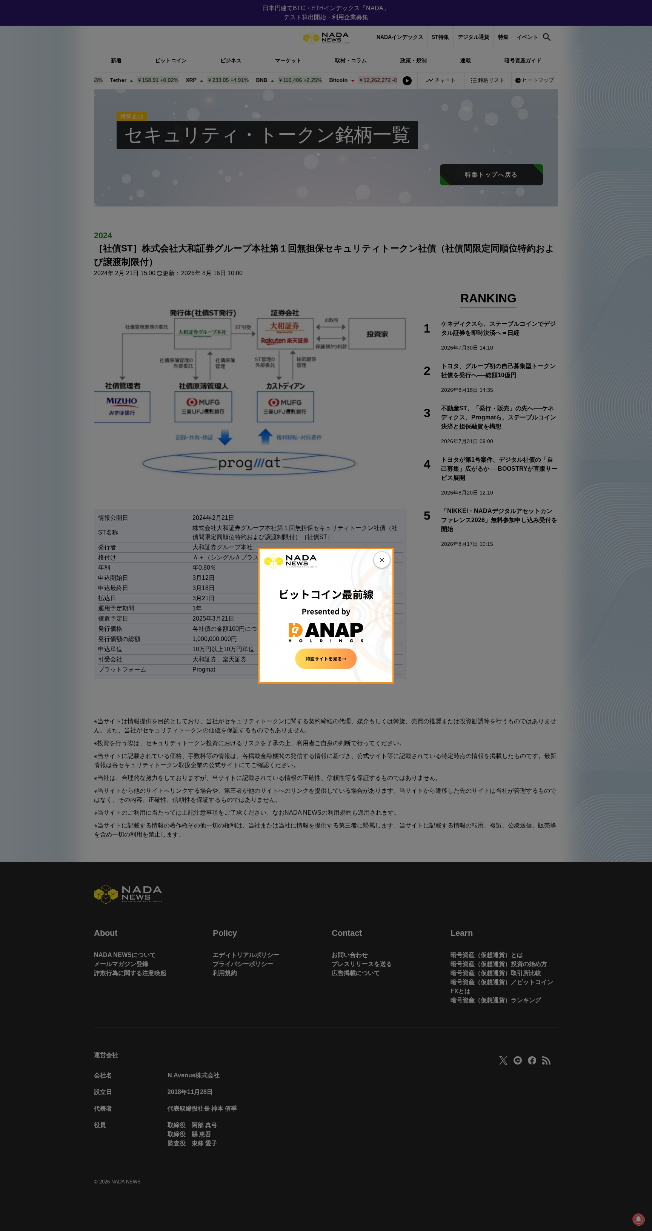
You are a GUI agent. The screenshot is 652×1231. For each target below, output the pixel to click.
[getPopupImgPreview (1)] (326, 615)
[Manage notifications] (638, 1219)
